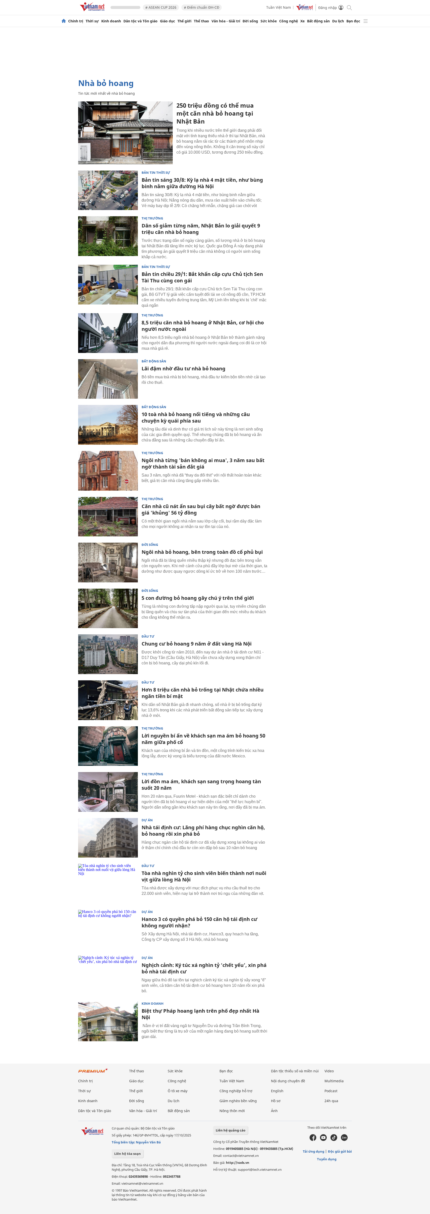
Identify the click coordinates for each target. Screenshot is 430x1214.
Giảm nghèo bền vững (238, 1100)
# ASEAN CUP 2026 (160, 7)
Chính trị (75, 21)
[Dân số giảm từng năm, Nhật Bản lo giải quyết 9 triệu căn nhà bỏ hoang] (108, 236)
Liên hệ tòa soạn (127, 1153)
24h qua (331, 1100)
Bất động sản (318, 21)
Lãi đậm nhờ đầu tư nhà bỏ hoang (183, 368)
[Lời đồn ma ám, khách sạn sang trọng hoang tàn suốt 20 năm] (108, 792)
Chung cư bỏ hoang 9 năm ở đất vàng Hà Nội (197, 643)
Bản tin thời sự (156, 172)
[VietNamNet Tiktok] (333, 1139)
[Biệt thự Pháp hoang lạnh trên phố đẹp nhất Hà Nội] (108, 1021)
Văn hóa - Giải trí (226, 21)
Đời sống (250, 21)
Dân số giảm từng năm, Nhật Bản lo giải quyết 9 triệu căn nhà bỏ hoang (201, 228)
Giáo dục (167, 21)
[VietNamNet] (64, 21)
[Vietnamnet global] (304, 9)
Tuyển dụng (326, 1159)
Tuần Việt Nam (278, 7)
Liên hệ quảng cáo (230, 1130)
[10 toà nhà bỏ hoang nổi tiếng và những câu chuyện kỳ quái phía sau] (108, 425)
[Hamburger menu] (366, 21)
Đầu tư (148, 636)
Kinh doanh (111, 21)
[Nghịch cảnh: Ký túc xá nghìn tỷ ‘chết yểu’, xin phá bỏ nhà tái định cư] (108, 976)
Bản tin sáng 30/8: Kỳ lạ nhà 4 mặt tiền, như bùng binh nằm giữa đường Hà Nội (202, 183)
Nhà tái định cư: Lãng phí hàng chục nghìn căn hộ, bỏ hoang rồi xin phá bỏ (203, 830)
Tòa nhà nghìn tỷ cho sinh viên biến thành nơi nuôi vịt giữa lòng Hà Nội (204, 876)
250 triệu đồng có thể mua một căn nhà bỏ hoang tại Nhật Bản (215, 113)
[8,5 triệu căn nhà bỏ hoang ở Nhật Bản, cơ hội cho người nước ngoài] (108, 333)
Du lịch (338, 21)
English (277, 1090)
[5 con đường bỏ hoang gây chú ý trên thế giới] (108, 608)
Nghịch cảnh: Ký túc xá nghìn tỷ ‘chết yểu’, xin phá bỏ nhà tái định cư (204, 968)
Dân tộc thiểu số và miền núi (295, 1071)
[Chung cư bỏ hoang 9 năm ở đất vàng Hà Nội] (108, 654)
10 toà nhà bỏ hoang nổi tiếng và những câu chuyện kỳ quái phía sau (196, 417)
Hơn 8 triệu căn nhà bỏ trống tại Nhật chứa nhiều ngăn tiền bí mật (203, 692)
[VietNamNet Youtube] (323, 1139)
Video (329, 1071)
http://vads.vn (237, 1162)
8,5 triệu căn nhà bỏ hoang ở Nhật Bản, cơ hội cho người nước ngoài (203, 325)
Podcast (330, 1090)
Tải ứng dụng (313, 1151)
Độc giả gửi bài (340, 1151)
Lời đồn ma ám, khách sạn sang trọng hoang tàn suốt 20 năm (201, 784)
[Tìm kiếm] (349, 7)
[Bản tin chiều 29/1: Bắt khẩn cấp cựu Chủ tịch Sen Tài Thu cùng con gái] (108, 284)
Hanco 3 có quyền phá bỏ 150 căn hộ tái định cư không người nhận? (199, 922)
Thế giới (184, 21)
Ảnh (274, 1110)
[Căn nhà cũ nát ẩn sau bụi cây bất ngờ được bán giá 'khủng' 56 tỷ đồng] (108, 517)
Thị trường (152, 218)
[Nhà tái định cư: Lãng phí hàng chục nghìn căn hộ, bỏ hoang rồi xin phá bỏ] (108, 838)
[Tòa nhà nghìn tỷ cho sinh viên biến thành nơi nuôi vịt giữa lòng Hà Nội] (108, 884)
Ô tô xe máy (177, 1090)
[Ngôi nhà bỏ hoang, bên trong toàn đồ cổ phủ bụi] (108, 562)
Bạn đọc (353, 21)
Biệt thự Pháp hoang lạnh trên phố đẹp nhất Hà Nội (200, 1014)
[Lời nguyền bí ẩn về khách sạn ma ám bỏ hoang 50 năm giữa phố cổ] (108, 746)
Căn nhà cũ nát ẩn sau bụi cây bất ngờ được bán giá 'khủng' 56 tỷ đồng (201, 509)
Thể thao (201, 21)
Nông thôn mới (232, 1110)
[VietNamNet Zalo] (344, 1139)
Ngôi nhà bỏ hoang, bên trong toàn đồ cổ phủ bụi (202, 552)
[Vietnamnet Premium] (93, 1073)
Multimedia (334, 1081)
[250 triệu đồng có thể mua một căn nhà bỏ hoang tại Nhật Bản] (125, 132)
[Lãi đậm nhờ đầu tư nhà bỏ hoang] (108, 379)
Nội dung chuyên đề (288, 1081)
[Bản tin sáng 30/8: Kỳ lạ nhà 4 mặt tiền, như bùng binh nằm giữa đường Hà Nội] (108, 190)
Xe (302, 21)
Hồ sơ (275, 1100)
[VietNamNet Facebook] (313, 1139)
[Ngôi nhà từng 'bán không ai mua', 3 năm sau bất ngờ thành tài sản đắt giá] (108, 471)
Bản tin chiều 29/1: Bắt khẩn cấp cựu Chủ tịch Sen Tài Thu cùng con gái (202, 277)
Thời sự (92, 21)
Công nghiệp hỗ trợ (235, 1090)
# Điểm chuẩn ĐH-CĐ (201, 7)
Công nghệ (288, 21)
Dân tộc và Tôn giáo (140, 21)
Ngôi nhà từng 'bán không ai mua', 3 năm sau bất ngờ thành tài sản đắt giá (203, 463)
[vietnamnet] (93, 12)
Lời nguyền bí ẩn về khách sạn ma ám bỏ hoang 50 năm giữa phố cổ (203, 738)
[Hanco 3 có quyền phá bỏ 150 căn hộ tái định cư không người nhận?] (108, 930)
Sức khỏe (269, 21)
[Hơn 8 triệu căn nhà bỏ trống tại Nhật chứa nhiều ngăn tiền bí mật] (108, 700)
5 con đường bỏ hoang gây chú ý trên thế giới (198, 598)
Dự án (147, 820)
